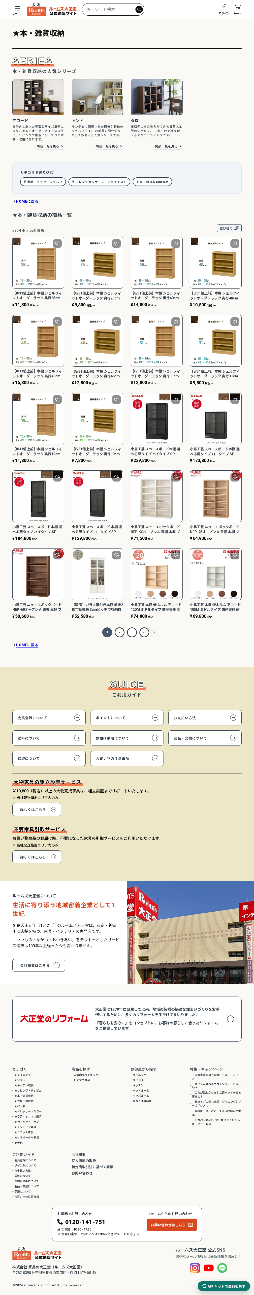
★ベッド (19, 1106)
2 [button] (120, 632)
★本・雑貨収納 (23, 1096)
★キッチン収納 (23, 1085)
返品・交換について (190, 738)
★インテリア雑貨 (25, 1127)
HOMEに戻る (27, 201)
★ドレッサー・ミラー (28, 1111)
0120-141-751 (85, 1222)
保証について (29, 759)
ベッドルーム (141, 1090)
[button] (154, 632)
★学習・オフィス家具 (28, 1116)
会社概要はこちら (35, 966)
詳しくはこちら (33, 810)
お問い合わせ (82, 1173)
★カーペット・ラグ (26, 1122)
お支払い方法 (185, 718)
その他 (18, 1142)
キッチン (138, 1085)
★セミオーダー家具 (26, 1137)
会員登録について (32, 718)
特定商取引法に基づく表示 (92, 1167)
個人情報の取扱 (84, 1161)
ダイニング (139, 1075)
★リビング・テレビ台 (28, 1090)
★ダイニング (22, 1075)
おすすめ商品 (82, 1080)
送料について (29, 738)
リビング (138, 1080)
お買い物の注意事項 (112, 759)
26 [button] (144, 632)
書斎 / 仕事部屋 (142, 1101)
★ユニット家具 (23, 1132)
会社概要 (79, 1155)
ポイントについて (111, 718)
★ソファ (19, 1080)
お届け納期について (112, 738)
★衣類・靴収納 (23, 1101)
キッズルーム (141, 1096)
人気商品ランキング (86, 1075)
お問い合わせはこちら (168, 1225)
